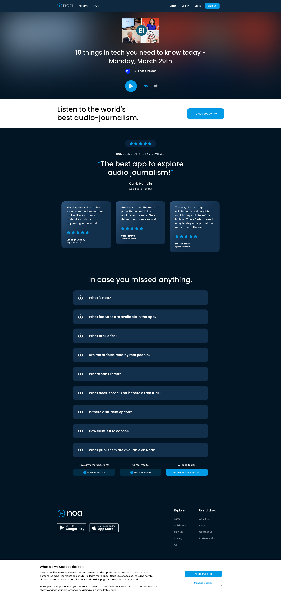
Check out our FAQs (96, 472)
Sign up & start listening (184, 472)
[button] (135, 297)
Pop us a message (142, 472)
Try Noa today (202, 113)
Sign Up (212, 5)
